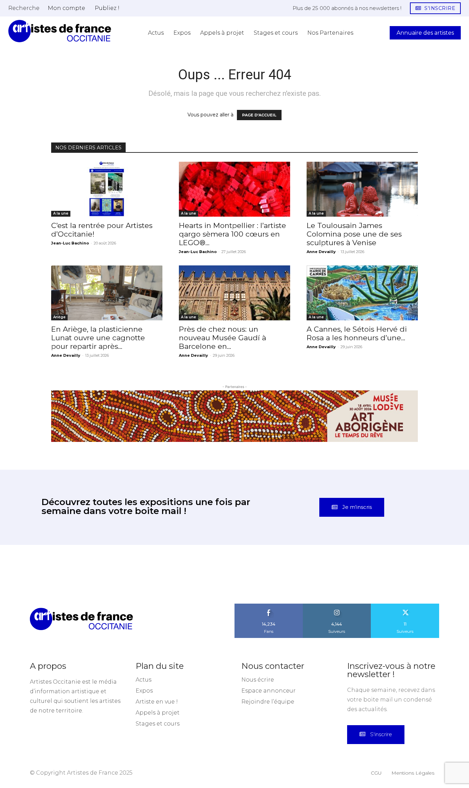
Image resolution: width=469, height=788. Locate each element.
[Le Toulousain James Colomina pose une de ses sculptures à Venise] (362, 189)
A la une (60, 213)
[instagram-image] (29, 574)
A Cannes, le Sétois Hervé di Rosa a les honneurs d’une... (357, 333)
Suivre (336, 606)
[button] (23, 8)
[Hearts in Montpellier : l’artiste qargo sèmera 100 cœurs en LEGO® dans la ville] (234, 189)
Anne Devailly (321, 251)
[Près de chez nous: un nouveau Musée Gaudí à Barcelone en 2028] (234, 292)
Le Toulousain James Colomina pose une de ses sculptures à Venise (354, 234)
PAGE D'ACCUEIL (259, 115)
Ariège (59, 317)
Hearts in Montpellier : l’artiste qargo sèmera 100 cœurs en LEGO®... (232, 234)
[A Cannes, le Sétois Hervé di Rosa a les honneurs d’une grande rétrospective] (362, 292)
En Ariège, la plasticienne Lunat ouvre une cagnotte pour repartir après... (98, 338)
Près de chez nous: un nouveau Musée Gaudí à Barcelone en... (222, 338)
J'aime (269, 606)
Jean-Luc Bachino (70, 243)
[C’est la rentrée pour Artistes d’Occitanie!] (106, 189)
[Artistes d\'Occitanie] (59, 31)
